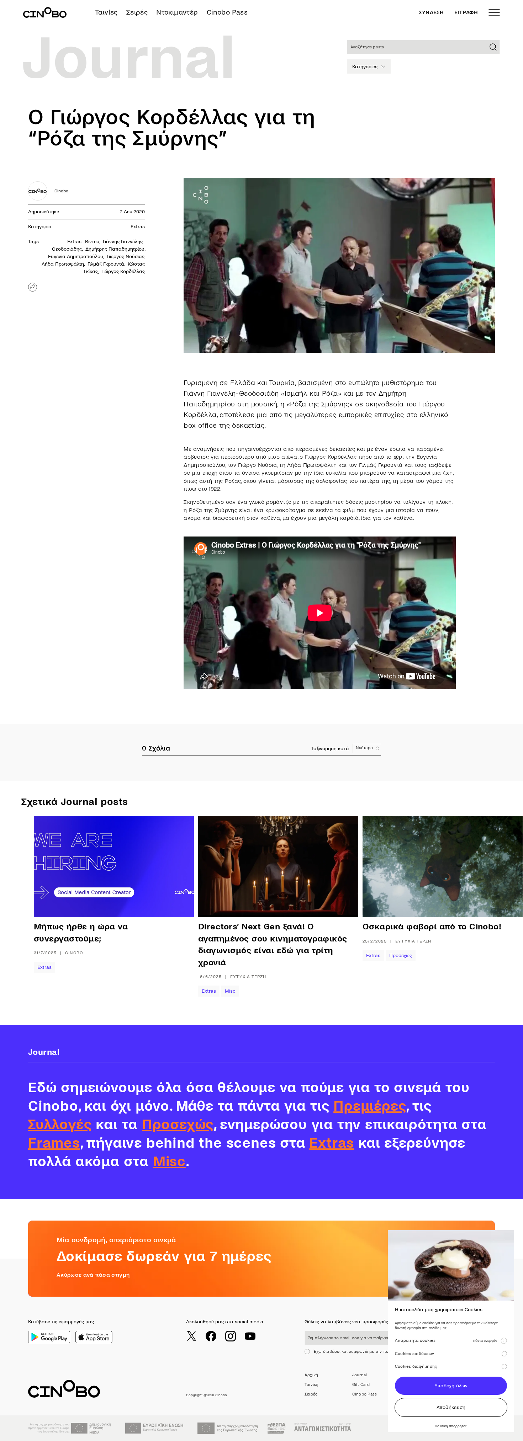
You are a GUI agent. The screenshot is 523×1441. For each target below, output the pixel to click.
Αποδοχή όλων (450, 1385)
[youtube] (250, 1336)
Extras (138, 226)
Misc (230, 991)
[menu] (494, 12)
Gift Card (361, 1384)
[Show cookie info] (504, 1341)
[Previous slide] (57, 906)
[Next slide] (487, 906)
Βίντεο (92, 241)
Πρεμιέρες (369, 1106)
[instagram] (230, 1336)
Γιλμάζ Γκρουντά (106, 264)
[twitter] (191, 1336)
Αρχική (311, 1375)
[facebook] (211, 1336)
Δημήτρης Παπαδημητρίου (114, 249)
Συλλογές (59, 1124)
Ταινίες (106, 12)
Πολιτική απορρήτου (451, 1426)
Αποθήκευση (451, 1407)
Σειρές (137, 12)
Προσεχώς (400, 955)
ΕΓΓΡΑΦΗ (466, 12)
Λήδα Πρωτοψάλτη (63, 264)
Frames (54, 1143)
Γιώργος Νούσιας (125, 256)
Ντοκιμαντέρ (177, 12)
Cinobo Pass (227, 12)
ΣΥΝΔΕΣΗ (431, 12)
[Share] (32, 287)
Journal (359, 1375)
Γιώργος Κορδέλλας (123, 271)
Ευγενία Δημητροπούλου (75, 256)
